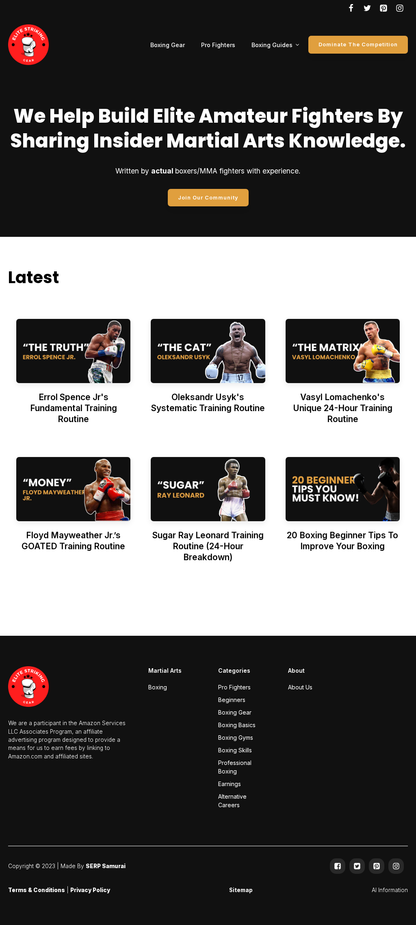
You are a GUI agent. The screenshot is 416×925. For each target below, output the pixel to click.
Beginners (231, 699)
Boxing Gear (167, 44)
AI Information (390, 890)
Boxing (157, 687)
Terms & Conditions (36, 890)
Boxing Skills (235, 750)
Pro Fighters (218, 44)
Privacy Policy (90, 890)
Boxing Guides (271, 44)
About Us (300, 687)
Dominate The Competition (358, 44)
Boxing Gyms (235, 737)
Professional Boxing (234, 767)
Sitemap (241, 890)
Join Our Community (208, 197)
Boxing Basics (237, 724)
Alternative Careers (232, 800)
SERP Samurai (106, 866)
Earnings (229, 783)
